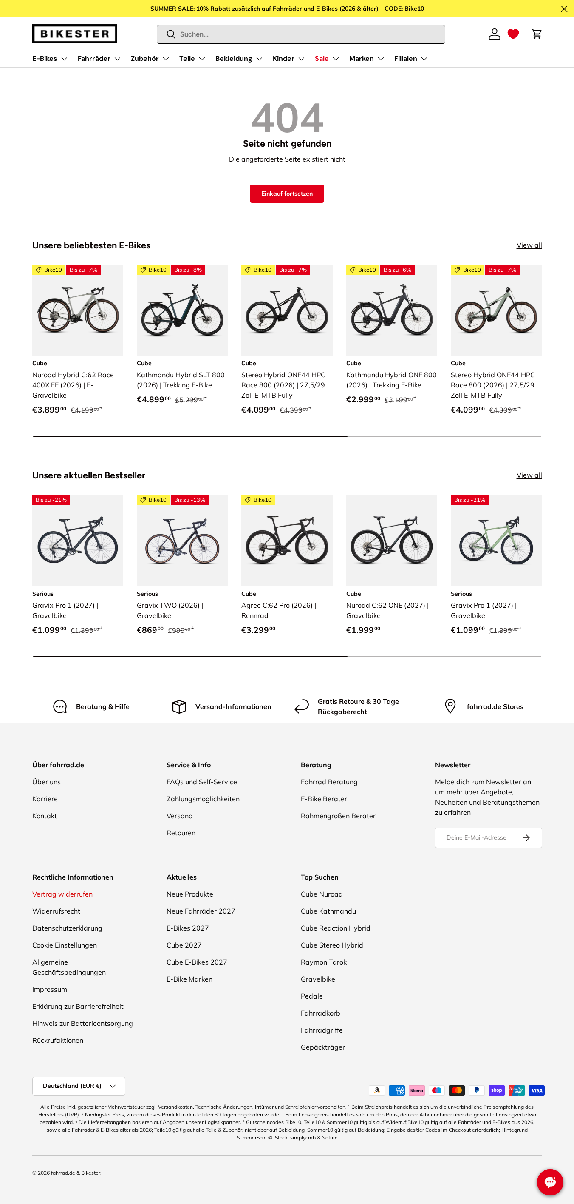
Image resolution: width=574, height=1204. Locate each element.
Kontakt (44, 815)
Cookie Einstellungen (64, 945)
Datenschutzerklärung (67, 928)
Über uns (46, 781)
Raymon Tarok (324, 962)
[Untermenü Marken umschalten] (381, 59)
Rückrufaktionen (57, 1040)
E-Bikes (44, 58)
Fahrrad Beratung (329, 781)
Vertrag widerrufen (62, 894)
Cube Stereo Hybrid (332, 945)
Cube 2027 (184, 945)
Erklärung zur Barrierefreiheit (78, 1006)
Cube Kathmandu (328, 911)
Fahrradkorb (320, 1013)
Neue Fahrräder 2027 (201, 911)
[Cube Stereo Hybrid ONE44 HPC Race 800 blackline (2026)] (286, 310)
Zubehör (145, 58)
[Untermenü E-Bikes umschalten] (64, 59)
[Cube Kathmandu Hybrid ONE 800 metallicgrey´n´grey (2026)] (391, 310)
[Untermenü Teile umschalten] (202, 59)
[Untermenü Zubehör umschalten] (166, 59)
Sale (322, 58)
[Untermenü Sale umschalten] (336, 59)
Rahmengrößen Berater (338, 815)
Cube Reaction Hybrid (335, 928)
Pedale (312, 996)
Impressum (49, 989)
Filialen (405, 58)
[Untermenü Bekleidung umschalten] (259, 59)
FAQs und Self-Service (202, 781)
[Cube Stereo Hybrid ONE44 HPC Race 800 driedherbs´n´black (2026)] (496, 310)
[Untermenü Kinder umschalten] (301, 59)
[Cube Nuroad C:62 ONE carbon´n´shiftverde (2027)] (391, 540)
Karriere (45, 798)
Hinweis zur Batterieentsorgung (82, 1023)
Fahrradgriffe (322, 1030)
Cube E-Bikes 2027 (197, 962)
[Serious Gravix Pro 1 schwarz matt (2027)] (77, 540)
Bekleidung (233, 58)
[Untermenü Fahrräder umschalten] (117, 59)
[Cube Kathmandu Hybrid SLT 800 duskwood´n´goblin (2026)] (182, 310)
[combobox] (301, 34)
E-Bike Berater (324, 798)
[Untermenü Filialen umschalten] (424, 59)
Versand (180, 815)
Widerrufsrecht (56, 911)
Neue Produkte (190, 894)
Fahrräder (94, 58)
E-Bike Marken (189, 979)
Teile (187, 58)
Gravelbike (318, 979)
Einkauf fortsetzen (287, 193)
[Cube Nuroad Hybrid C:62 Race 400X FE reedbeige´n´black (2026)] (77, 310)
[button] (513, 34)
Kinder (283, 58)
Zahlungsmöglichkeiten (203, 798)
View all (529, 245)
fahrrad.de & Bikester (75, 1173)
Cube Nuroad (322, 894)
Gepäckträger (323, 1047)
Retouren (181, 832)
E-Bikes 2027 (188, 928)
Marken (361, 58)
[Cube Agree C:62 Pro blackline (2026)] (286, 540)
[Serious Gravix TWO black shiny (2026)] (182, 540)
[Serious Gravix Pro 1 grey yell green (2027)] (496, 540)
